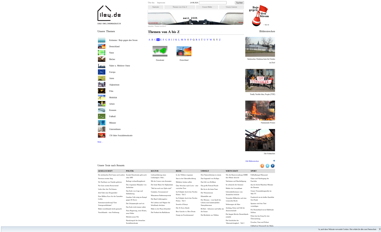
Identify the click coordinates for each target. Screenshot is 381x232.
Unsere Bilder (207, 7)
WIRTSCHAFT (232, 171)
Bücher (112, 59)
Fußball (112, 116)
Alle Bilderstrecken (252, 161)
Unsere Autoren (231, 7)
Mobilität (113, 97)
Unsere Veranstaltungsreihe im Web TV (261, 192)
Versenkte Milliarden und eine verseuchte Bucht (236, 199)
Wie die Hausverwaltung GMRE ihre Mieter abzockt (237, 176)
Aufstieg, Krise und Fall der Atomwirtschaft (235, 209)
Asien (111, 78)
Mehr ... (100, 142)
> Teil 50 (266, 25)
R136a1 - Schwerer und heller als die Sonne (212, 210)
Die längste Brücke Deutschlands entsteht (237, 215)
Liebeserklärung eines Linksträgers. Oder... (158, 176)
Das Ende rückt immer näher (136, 207)
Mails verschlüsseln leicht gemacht (110, 209)
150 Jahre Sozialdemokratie (120, 135)
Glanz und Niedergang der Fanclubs (260, 180)
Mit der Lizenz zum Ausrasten (161, 181)
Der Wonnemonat (207, 193)
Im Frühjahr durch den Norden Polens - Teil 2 (186, 193)
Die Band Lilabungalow (159, 199)
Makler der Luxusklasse (234, 188)
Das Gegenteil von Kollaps (210, 178)
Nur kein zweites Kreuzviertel (108, 185)
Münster (112, 123)
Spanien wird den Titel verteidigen (258, 205)
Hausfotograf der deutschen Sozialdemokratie (135, 221)
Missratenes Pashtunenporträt (161, 195)
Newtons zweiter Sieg (105, 178)
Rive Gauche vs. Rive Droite (185, 211)
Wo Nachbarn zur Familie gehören (110, 182)
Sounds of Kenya (182, 204)
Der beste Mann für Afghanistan (162, 185)
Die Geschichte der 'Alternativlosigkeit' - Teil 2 (235, 221)
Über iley (151, 3)
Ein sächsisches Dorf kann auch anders (111, 175)
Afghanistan (114, 85)
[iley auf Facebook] (272, 168)
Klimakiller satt (206, 196)
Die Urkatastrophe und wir (135, 203)
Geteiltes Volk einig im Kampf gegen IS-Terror (136, 198)
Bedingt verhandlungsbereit (135, 181)
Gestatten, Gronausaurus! (159, 192)
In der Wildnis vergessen (184, 175)
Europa (112, 72)
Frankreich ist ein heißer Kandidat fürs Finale (262, 198)
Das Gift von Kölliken (208, 182)
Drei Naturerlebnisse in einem (211, 175)
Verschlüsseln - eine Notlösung (108, 212)
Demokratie (160, 60)
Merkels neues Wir (132, 217)
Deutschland (114, 46)
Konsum (112, 110)
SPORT (254, 171)
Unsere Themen (106, 31)
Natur (111, 53)
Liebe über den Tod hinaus (107, 189)
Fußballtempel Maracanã (259, 175)
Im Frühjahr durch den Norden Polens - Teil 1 (186, 199)
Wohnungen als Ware (233, 204)
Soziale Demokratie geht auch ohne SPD (136, 176)
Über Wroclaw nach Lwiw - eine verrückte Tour (187, 187)
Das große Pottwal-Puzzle (209, 185)
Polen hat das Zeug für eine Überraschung (260, 217)
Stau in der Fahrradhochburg (186, 178)
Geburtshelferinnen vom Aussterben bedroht (234, 193)
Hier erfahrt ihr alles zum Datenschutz (363, 229)
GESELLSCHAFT (105, 171)
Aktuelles (151, 26)
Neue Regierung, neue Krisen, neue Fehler (136, 212)
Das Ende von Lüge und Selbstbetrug (134, 192)
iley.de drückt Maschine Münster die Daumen (262, 186)
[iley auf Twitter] (267, 168)
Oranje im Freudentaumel (184, 215)
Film (111, 91)
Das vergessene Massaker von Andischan (136, 186)
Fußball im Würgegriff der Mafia (262, 226)
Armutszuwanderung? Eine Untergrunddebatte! (107, 204)
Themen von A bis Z (180, 7)
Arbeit (112, 104)
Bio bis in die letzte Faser (209, 189)
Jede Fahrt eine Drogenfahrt (107, 193)
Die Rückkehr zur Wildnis (210, 215)
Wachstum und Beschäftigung (236, 181)
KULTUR (155, 171)
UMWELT (205, 171)
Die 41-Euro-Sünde (182, 208)
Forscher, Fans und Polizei (260, 222)
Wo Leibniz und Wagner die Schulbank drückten (160, 204)
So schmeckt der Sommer (234, 185)
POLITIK (130, 171)
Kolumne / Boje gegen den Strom (123, 40)
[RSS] (262, 168)
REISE (178, 171)
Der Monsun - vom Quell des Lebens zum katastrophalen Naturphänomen (211, 202)
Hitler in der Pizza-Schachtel (160, 209)
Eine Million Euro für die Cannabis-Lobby (110, 197)
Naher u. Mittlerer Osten (119, 66)
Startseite (155, 7)
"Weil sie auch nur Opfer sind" (161, 188)
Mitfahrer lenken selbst (184, 182)
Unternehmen (115, 129)
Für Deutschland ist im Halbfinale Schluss (262, 211)
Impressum (161, 3)
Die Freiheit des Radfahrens (160, 212)
